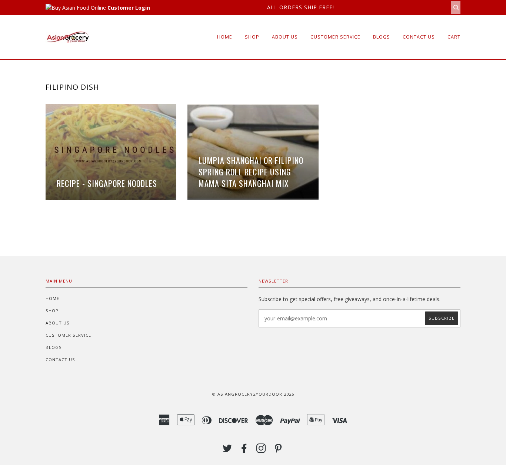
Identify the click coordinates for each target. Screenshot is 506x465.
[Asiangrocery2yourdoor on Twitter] (227, 450)
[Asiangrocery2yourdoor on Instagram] (261, 450)
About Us (285, 37)
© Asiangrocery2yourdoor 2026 (253, 394)
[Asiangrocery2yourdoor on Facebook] (244, 450)
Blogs (381, 37)
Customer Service (335, 37)
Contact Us (419, 37)
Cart (453, 37)
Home (224, 37)
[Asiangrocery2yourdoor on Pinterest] (278, 450)
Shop (252, 37)
